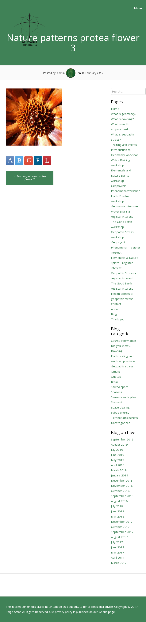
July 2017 (117, 542)
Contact (116, 304)
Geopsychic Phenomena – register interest (125, 247)
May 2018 (117, 516)
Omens (116, 371)
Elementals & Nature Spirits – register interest (124, 263)
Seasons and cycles (123, 397)
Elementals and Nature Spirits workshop (121, 175)
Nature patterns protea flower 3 (29, 177)
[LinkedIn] (38, 160)
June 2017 (117, 547)
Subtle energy (120, 412)
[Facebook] (10, 160)
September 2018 (122, 496)
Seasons (116, 392)
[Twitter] (19, 160)
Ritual (114, 382)
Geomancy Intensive (124, 206)
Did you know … (121, 346)
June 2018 (117, 511)
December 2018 (122, 480)
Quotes (116, 376)
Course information (123, 340)
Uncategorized (120, 423)
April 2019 (117, 465)
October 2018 (120, 491)
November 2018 (122, 485)
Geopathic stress (122, 366)
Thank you (117, 319)
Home (115, 109)
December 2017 (122, 521)
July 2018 (117, 506)
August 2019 (119, 444)
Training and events (124, 145)
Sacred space (120, 387)
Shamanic (117, 402)
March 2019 (119, 470)
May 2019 (117, 460)
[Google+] (28, 160)
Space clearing (120, 407)
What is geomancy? (123, 114)
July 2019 (117, 450)
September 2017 (122, 532)
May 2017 (117, 552)
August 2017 (119, 537)
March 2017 (119, 563)
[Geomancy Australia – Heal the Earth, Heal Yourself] (29, 50)
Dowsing (116, 351)
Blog (114, 314)
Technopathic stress (124, 418)
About (115, 309)
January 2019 (119, 475)
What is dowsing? (122, 119)
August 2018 (119, 501)
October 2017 (120, 527)
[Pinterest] (47, 160)
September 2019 (122, 439)
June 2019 (117, 455)
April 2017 (117, 557)
